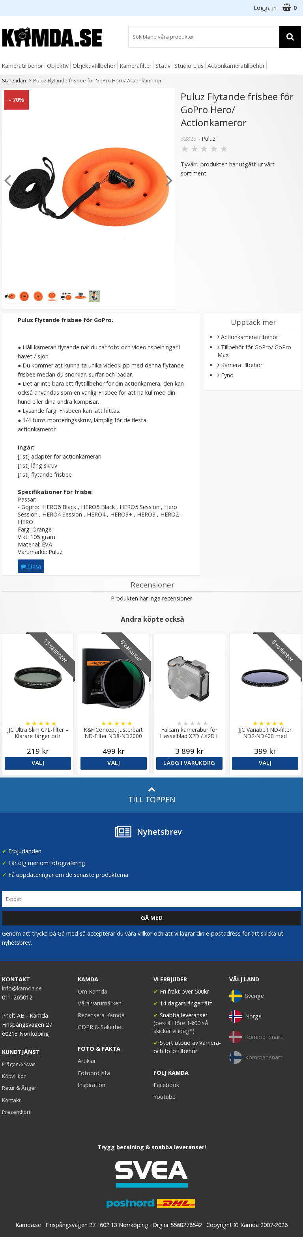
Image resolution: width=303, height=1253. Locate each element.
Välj (38, 762)
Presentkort (16, 1111)
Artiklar (87, 1061)
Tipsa (33, 566)
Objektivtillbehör (94, 65)
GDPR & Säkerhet (100, 1027)
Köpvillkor (14, 1076)
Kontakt (11, 1100)
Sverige (254, 995)
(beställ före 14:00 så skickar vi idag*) (180, 1027)
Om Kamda (92, 991)
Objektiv (58, 65)
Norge (253, 1016)
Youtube (164, 1096)
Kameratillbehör (22, 65)
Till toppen (151, 799)
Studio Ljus (189, 65)
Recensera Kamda (101, 1015)
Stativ (162, 65)
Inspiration (91, 1085)
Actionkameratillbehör (236, 65)
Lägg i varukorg (189, 762)
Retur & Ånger (19, 1087)
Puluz (208, 138)
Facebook (166, 1085)
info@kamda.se (22, 988)
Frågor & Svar (18, 1064)
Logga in (265, 7)
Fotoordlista (94, 1073)
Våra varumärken (100, 1003)
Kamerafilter (136, 65)
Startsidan (14, 80)
